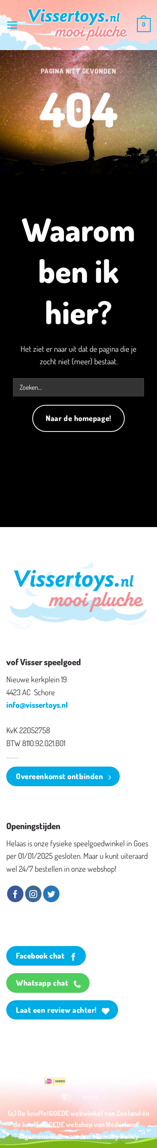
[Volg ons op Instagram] (33, 894)
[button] (12, 25)
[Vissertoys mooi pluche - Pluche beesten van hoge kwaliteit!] (78, 25)
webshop (79, 1124)
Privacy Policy (117, 1135)
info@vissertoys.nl (37, 704)
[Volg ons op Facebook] (15, 894)
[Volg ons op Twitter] (51, 894)
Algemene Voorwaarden (54, 1135)
